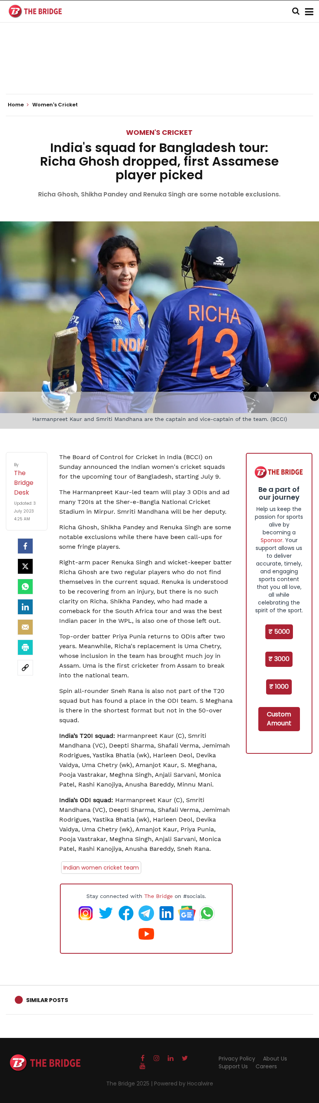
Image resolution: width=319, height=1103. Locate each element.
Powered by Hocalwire (183, 1083)
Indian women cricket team (101, 867)
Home (16, 104)
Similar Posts (47, 1000)
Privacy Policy (237, 1058)
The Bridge (158, 896)
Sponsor (271, 540)
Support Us (233, 1066)
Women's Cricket (159, 132)
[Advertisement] (159, 70)
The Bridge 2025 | (130, 1083)
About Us (275, 1058)
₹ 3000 (278, 658)
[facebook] (25, 546)
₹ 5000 (279, 631)
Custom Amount (279, 719)
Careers (266, 1066)
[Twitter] (25, 566)
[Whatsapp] (25, 586)
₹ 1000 (279, 686)
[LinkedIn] (25, 607)
